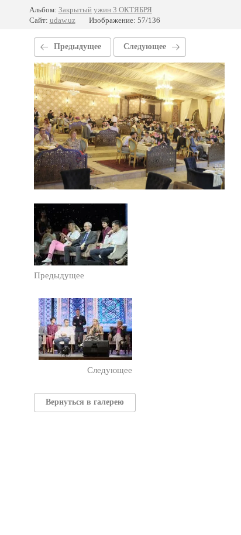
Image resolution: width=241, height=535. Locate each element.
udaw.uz (62, 20)
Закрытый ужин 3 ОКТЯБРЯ (105, 9)
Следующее (144, 46)
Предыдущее (77, 46)
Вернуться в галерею (85, 402)
